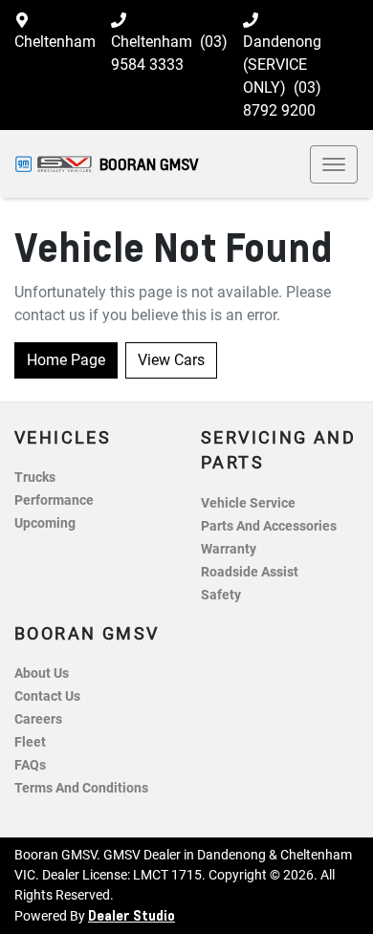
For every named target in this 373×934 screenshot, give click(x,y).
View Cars (171, 360)
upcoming (45, 523)
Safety (221, 595)
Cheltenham (55, 42)
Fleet (30, 742)
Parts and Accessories (269, 526)
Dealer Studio (131, 914)
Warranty (228, 549)
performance (54, 500)
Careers (38, 719)
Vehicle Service (248, 503)
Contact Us (47, 696)
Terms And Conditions (81, 788)
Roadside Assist (249, 572)
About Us (41, 673)
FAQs (30, 765)
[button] (334, 164)
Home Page (66, 360)
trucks (34, 477)
